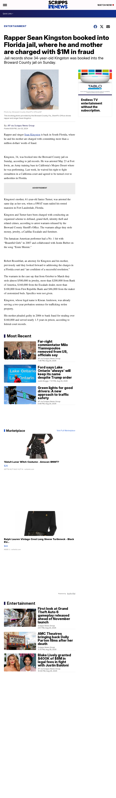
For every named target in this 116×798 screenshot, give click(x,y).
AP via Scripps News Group (21, 125)
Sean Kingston (32, 134)
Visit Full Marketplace (66, 431)
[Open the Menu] (4, 5)
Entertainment (15, 26)
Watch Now (104, 5)
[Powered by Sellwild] (71, 594)
